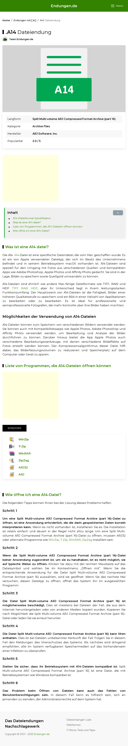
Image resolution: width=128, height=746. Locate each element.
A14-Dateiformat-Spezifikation (32, 218)
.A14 (16, 255)
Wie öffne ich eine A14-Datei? (31, 230)
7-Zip (22, 446)
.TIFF (15, 288)
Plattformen (73, 724)
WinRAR (24, 453)
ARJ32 (23, 467)
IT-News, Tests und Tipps (80, 730)
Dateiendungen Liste (78, 719)
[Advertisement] (30, 178)
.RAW (24, 288)
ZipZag (23, 460)
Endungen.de (64, 6)
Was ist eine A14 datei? (27, 222)
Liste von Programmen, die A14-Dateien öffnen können (47, 226)
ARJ (21, 474)
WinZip (23, 439)
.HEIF (34, 288)
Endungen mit (25, 20)
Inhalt (12, 213)
